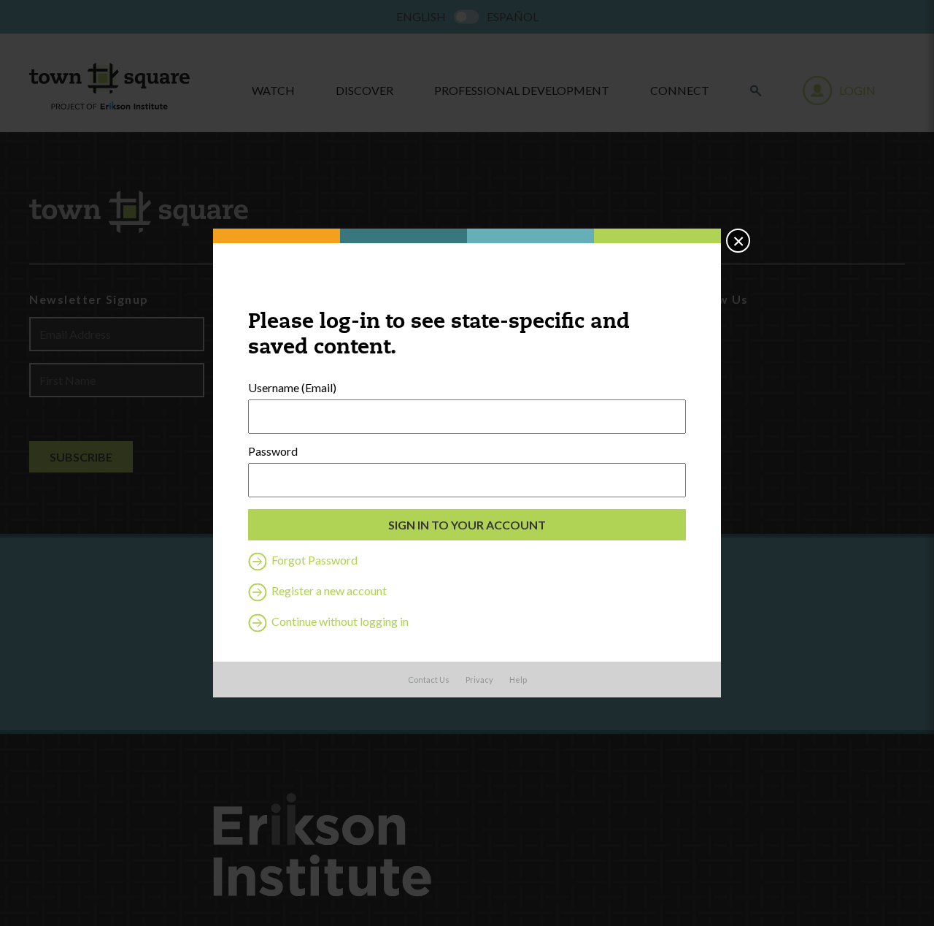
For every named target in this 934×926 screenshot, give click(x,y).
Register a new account (328, 590)
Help (518, 680)
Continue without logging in (339, 621)
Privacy (479, 680)
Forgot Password (313, 560)
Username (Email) (292, 388)
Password (273, 451)
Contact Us (428, 680)
